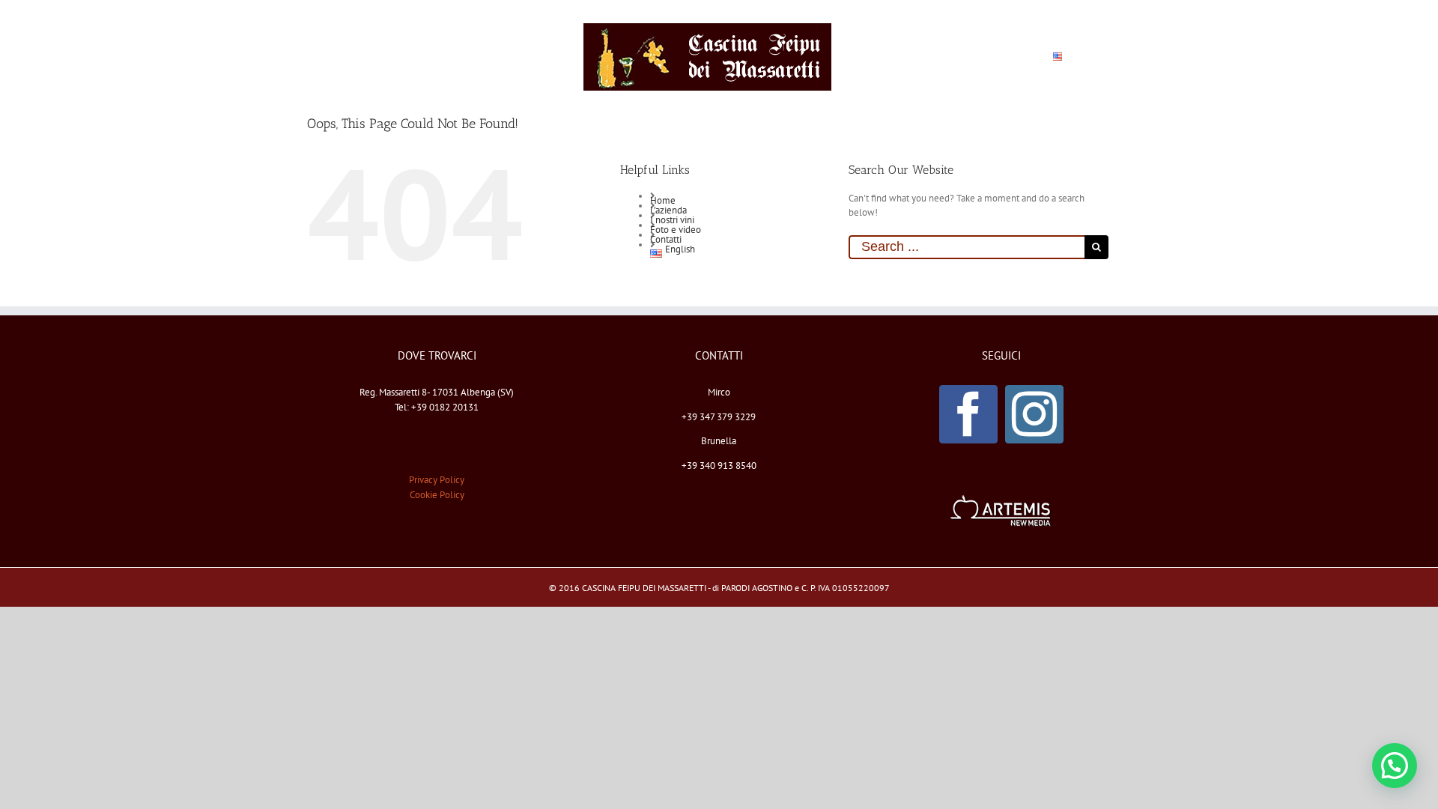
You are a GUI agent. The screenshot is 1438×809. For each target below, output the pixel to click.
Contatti (666, 239)
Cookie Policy (437, 494)
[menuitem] (383, 56)
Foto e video (675, 229)
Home (663, 200)
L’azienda (668, 210)
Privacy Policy (436, 479)
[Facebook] (968, 414)
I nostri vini (672, 219)
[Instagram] (1034, 414)
